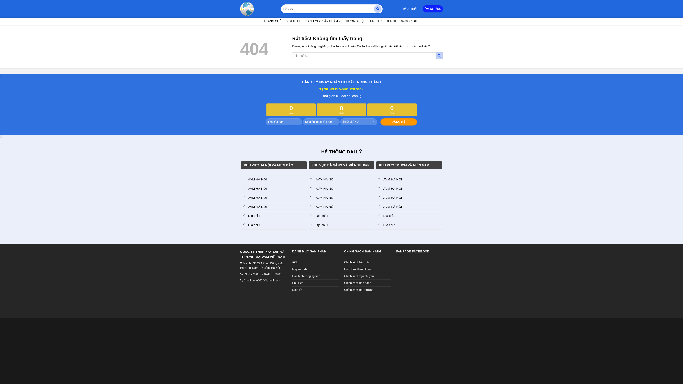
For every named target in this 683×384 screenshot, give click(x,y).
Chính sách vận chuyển (359, 276)
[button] (410, 9)
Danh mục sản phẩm (321, 21)
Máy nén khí (300, 269)
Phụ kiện (297, 282)
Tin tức (376, 21)
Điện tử (297, 289)
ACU (295, 262)
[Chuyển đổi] (243, 178)
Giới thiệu (293, 21)
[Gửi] (378, 9)
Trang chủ (273, 21)
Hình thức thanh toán (357, 269)
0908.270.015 (410, 21)
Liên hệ (391, 21)
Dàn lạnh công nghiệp (306, 276)
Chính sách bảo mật (356, 262)
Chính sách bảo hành (357, 282)
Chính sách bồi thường (358, 289)
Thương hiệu (355, 21)
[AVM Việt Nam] (258, 9)
